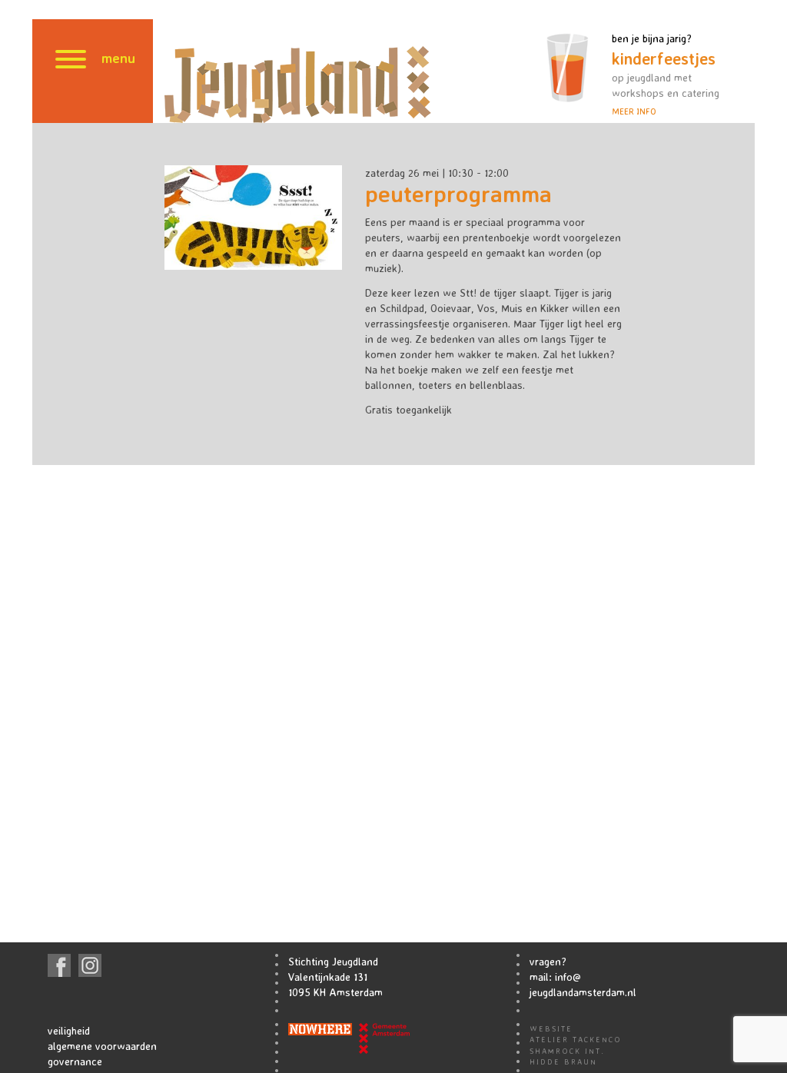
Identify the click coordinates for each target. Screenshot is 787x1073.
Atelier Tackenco (576, 1039)
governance (75, 1061)
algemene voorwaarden (102, 1045)
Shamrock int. (567, 1050)
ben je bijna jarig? (665, 74)
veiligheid (69, 1030)
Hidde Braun (563, 1061)
